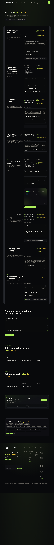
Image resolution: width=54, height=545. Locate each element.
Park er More (44, 425)
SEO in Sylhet (41, 451)
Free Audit (46, 2)
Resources (28, 2)
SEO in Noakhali (42, 472)
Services (17, 2)
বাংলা (43, 2)
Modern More (33, 425)
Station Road (38, 430)
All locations (15, 432)
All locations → (41, 477)
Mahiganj (36, 428)
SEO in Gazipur (41, 465)
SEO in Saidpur (41, 452)
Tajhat (39, 428)
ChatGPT (30, 191)
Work (24, 2)
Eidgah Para (27, 430)
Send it (20, 467)
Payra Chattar (15, 425)
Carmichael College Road (10, 428)
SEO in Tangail (41, 470)
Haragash (26, 428)
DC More (46, 482)
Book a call (49, 3)
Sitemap (30, 458)
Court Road (17, 430)
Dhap (20, 425)
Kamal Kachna (28, 425)
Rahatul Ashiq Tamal (16, 18)
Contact (40, 2)
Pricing (25, 451)
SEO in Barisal (41, 457)
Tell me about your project (9, 333)
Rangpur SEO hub (9, 432)
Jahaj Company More (9, 425)
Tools (32, 2)
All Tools (36, 446)
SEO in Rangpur (42, 446)
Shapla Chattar (31, 428)
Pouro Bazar (43, 482)
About (35, 2)
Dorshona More (39, 425)
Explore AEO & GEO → (39, 59)
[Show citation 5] (29, 202)
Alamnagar (43, 428)
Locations (21, 2)
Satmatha (8, 430)
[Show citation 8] (31, 202)
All (26, 191)
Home (14, 2)
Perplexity (34, 191)
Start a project (7, 458)
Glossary (30, 452)
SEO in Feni (41, 471)
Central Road (12, 430)
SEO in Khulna (41, 456)
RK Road (24, 425)
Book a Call (37, 3)
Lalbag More (40, 482)
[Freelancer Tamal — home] (10, 2)
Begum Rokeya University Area (35, 482)
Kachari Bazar (15, 483)
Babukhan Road (33, 430)
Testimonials (25, 450)
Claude (43, 191)
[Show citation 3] (27, 202)
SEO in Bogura (41, 462)
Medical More (11, 483)
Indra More (21, 428)
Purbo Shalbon (16, 428)
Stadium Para (22, 430)
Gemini (39, 191)
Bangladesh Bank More (7, 483)
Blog (29, 446)
